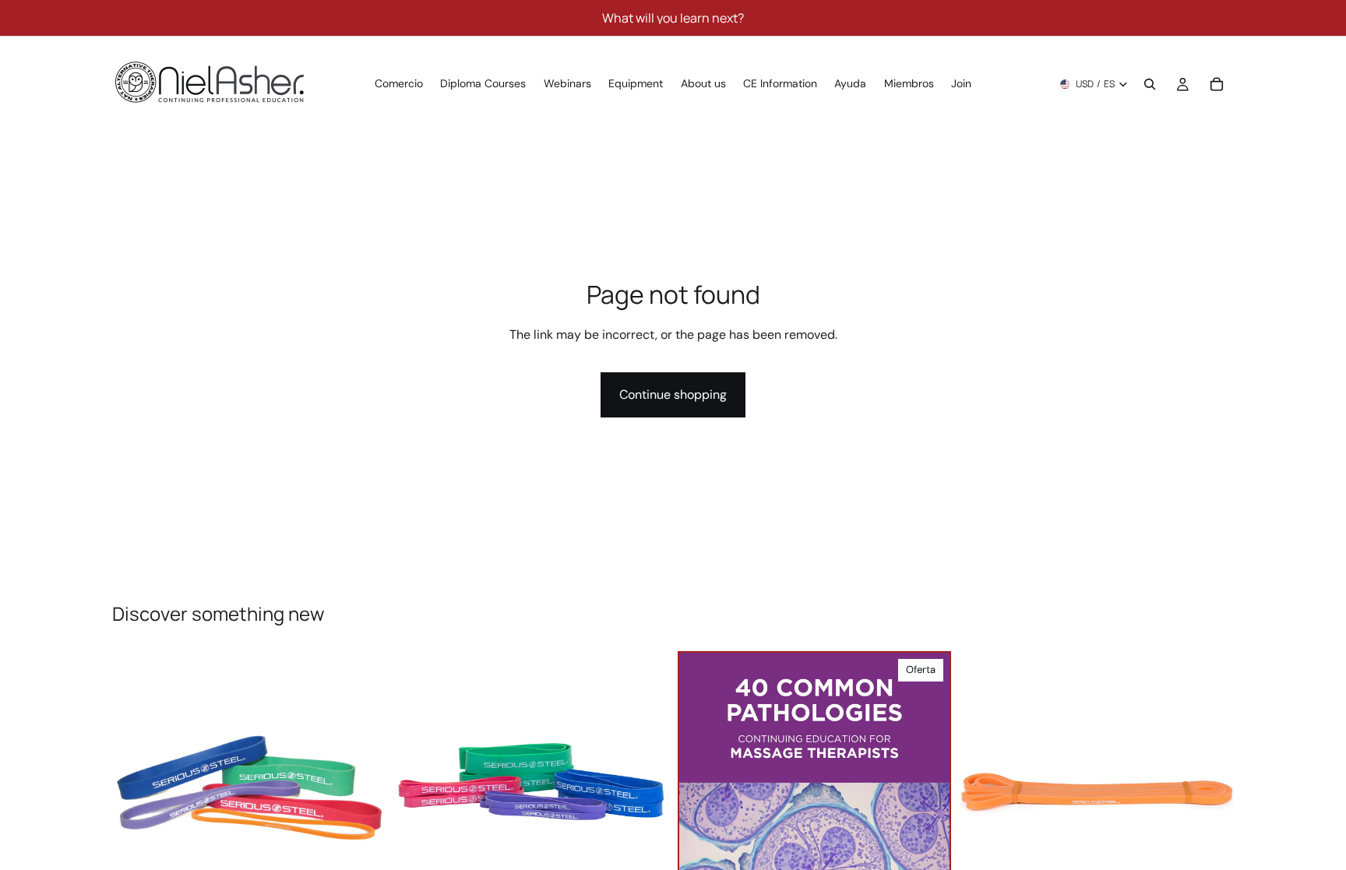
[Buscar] (1150, 84)
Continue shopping (673, 394)
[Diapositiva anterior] (135, 787)
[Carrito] (1217, 84)
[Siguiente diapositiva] (362, 787)
